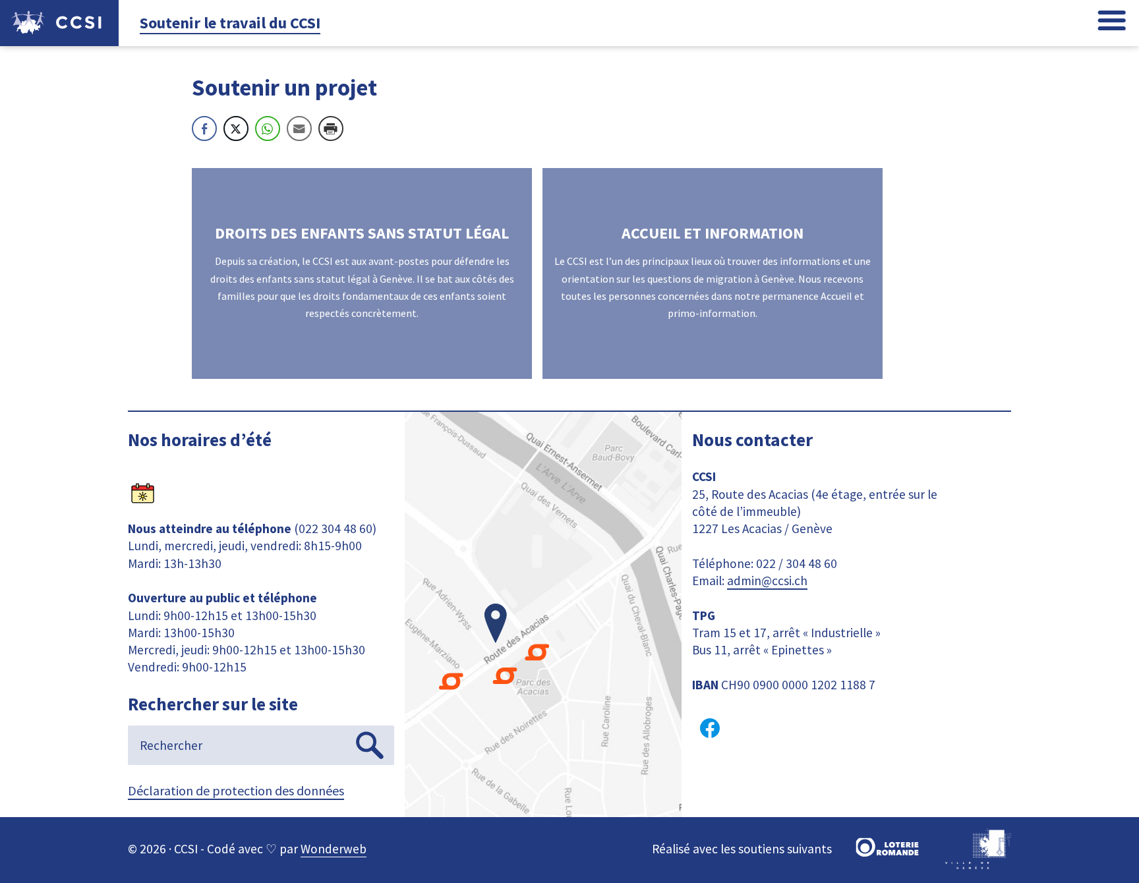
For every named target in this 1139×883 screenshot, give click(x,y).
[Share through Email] (299, 128)
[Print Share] (330, 128)
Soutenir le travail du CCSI (230, 23)
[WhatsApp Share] (267, 128)
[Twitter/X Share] (235, 128)
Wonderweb (333, 849)
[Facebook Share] (204, 128)
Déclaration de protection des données (236, 790)
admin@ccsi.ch (767, 580)
